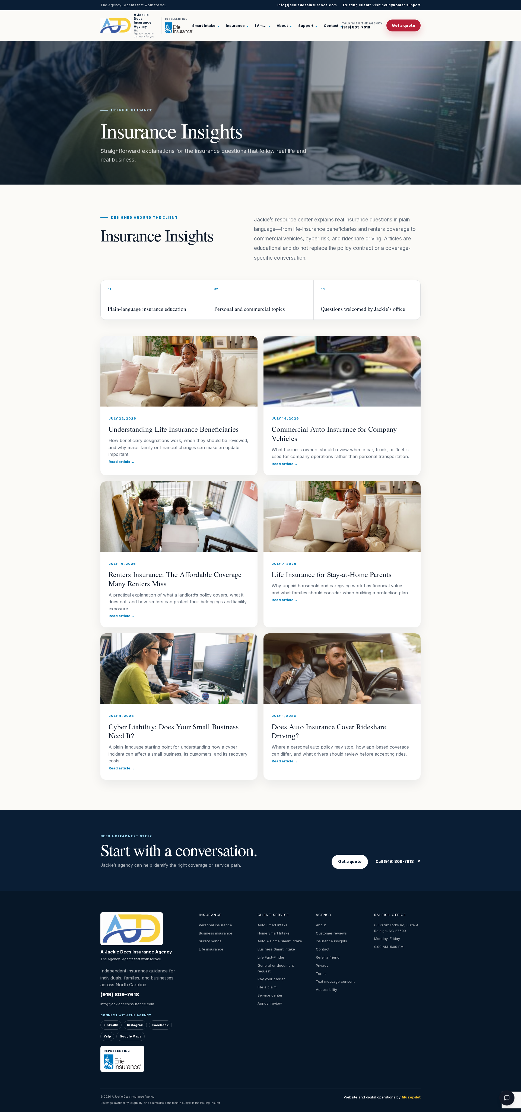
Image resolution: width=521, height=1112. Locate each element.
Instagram (135, 1025)
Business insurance (215, 933)
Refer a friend (327, 957)
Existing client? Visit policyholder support (382, 5)
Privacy (322, 965)
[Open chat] (506, 1097)
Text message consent (335, 981)
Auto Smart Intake (273, 925)
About (284, 25)
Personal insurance (215, 925)
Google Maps (130, 1036)
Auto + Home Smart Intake (280, 941)
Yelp (107, 1036)
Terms (321, 973)
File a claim (267, 987)
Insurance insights (331, 941)
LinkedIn (111, 1025)
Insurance (237, 25)
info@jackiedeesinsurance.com (307, 5)
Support (308, 25)
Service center (270, 995)
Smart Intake (206, 25)
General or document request (276, 968)
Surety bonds (210, 941)
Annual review (270, 1003)
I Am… (263, 25)
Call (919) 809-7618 (398, 861)
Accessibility (326, 989)
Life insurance (211, 949)
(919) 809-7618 (362, 26)
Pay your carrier (271, 979)
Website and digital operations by (382, 1097)
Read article (121, 462)
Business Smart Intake (276, 949)
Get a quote (403, 25)
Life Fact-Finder (271, 957)
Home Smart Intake (274, 933)
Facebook (160, 1025)
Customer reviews (331, 933)
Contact (333, 25)
